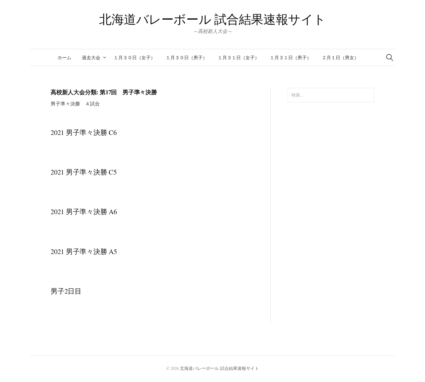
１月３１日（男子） (290, 57)
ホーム (64, 57)
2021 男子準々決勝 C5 (84, 172)
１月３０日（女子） (134, 57)
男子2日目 (66, 291)
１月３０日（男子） (186, 57)
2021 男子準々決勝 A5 (84, 251)
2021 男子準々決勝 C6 (84, 132)
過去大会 (91, 57)
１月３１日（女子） (238, 57)
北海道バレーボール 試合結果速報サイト (212, 19)
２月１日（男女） (340, 57)
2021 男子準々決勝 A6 (84, 211)
